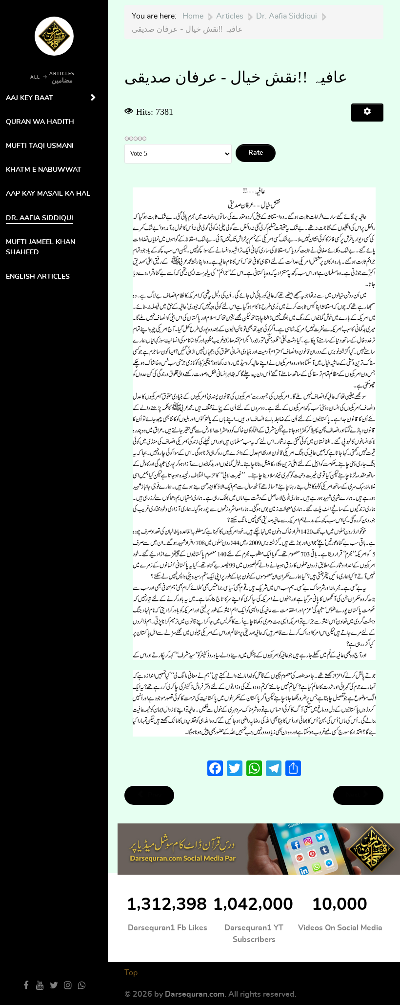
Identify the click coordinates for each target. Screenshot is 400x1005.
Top (131, 973)
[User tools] (367, 112)
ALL (35, 77)
